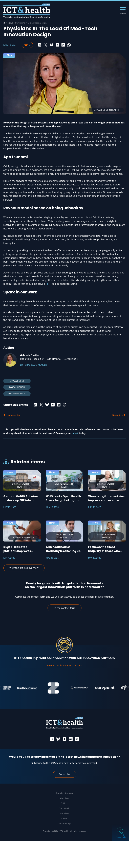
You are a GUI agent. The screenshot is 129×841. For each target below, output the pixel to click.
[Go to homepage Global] (26, 11)
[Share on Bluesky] (51, 45)
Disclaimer (64, 813)
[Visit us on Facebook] (64, 739)
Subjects (64, 803)
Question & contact (64, 793)
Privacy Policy (65, 808)
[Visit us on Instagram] (77, 739)
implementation (17, 393)
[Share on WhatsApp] (69, 45)
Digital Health (17, 387)
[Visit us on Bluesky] (58, 739)
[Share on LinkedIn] (63, 45)
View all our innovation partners (65, 665)
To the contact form (64, 608)
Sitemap (64, 818)
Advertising (64, 798)
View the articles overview (23, 567)
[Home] (4, 23)
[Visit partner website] (21, 688)
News (10, 23)
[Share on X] (45, 45)
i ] (48, 283)
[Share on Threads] (39, 45)
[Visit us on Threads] (52, 739)
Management (17, 380)
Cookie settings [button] (64, 823)
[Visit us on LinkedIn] (71, 739)
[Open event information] (121, 833)
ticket (75, 433)
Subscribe (64, 774)
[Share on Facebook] (57, 45)
